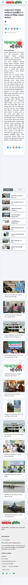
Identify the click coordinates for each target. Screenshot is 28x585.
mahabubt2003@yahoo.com (8, 561)
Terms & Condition (13, 566)
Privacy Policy (5, 569)
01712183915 (6, 540)
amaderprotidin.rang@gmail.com (11, 543)
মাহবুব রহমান (4, 556)
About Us (4, 566)
